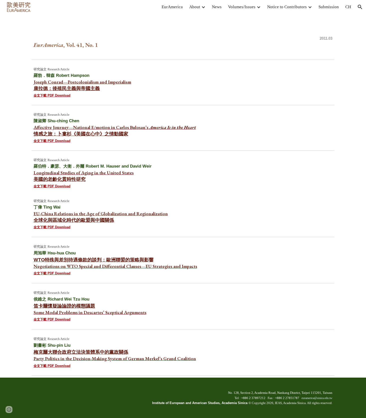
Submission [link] (328, 6)
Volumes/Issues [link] (241, 6)
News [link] (217, 6)
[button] (360, 7)
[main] (183, 35)
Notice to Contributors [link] (287, 6)
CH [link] (348, 6)
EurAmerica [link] (172, 6)
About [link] (194, 6)
